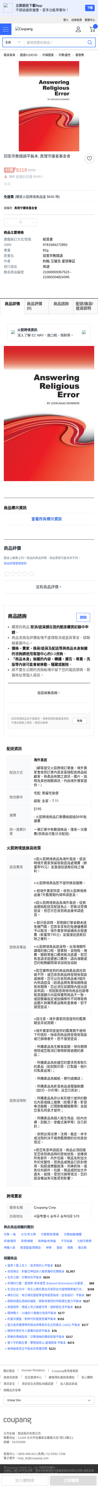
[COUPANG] (17, 1422)
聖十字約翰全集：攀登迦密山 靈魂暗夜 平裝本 (36, 1342)
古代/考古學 (28, 1234)
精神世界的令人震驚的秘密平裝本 (28, 1331)
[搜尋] (90, 42)
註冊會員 (76, 20)
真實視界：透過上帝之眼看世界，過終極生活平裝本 (40, 1307)
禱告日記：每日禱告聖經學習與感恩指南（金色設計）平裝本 (45, 1295)
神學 (49, 1247)
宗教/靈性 (65, 55)
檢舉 (79, 720)
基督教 (79, 55)
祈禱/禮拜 (10, 1241)
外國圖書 (48, 55)
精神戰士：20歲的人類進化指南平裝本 (31, 1313)
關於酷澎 (9, 1370)
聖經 (59, 1247)
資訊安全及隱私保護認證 (37, 1383)
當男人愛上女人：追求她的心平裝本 (30, 1265)
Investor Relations (33, 1370)
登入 (66, 20)
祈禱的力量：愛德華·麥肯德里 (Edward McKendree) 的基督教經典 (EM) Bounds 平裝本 (47, 1283)
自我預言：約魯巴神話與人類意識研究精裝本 (35, 1271)
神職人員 (9, 1247)
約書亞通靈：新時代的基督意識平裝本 (31, 1319)
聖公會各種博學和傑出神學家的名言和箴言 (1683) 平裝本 (43, 1325)
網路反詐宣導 (12, 1390)
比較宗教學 (84, 1241)
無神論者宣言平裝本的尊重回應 (27, 1348)
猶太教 (82, 1247)
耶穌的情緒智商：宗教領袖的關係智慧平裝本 (35, 1337)
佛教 (70, 1247)
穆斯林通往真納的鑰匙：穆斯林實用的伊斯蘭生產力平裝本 (44, 1301)
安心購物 (87, 1377)
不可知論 (66, 1241)
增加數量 (7, 222)
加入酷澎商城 (68, 1383)
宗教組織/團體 (73, 1234)
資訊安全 (9, 1383)
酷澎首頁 (9, 55)
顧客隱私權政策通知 (61, 1377)
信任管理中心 (33, 1377)
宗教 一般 (10, 1234)
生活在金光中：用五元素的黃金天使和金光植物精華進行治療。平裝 (46, 1289)
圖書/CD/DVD (29, 55)
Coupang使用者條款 (65, 1370)
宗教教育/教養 (50, 1234)
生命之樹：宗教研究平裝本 (24, 1277)
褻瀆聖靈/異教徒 (30, 1247)
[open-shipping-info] (47, 196)
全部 (8, 42)
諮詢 (83, 617)
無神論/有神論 (47, 1241)
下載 (90, 8)
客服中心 (90, 20)
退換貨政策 (11, 1377)
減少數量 (33, 222)
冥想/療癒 (27, 1241)
